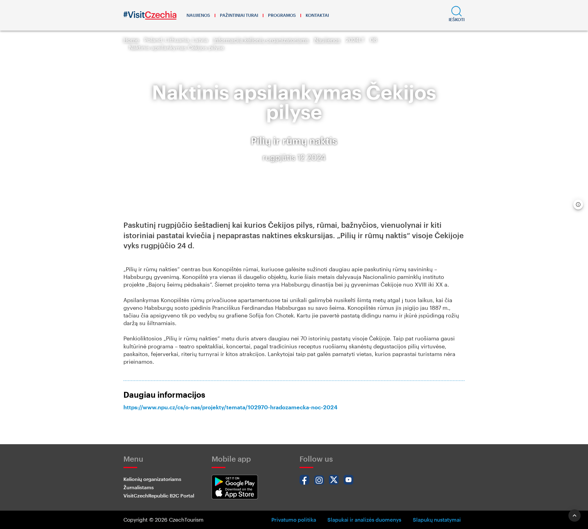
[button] (457, 15)
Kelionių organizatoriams (152, 479)
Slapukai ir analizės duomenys (364, 519)
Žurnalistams (138, 487)
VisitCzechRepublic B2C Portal (158, 495)
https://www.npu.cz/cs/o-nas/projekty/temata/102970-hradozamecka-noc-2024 (230, 407)
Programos (282, 15)
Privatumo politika (293, 519)
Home (131, 39)
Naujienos (198, 15)
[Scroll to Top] (574, 515)
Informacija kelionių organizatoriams (261, 39)
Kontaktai (317, 15)
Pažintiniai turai (239, 15)
